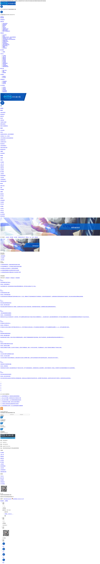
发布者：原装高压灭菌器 (5, 345)
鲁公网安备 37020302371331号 (18, 498)
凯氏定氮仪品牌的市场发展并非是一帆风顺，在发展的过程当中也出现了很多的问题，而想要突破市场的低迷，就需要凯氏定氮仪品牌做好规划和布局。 (28, 306)
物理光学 (4, 25)
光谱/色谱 (4, 27)
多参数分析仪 (5, 40)
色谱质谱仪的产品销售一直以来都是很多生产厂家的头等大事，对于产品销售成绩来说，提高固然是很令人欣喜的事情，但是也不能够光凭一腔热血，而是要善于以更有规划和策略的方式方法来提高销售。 (37, 367)
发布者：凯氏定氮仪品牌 (5, 304)
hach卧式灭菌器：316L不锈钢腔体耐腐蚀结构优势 (10, 399)
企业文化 (4, 88)
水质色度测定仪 (5, 43)
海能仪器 (2, 21)
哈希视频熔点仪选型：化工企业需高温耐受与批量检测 (11, 405)
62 (0, 388)
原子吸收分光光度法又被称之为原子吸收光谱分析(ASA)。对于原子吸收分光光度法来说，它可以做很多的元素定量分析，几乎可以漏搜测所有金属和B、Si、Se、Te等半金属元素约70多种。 (35, 327)
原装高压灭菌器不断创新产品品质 (6, 343)
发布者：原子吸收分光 (4, 325)
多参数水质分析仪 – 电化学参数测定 (9, 37)
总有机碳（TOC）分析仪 (7, 38)
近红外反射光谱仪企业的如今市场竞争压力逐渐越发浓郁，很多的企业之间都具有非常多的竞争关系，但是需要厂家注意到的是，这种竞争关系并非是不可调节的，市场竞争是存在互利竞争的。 (35, 378)
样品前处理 (4, 24)
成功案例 (2, 74)
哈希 (33, 237)
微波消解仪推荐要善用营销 (5, 333)
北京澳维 (4, 55)
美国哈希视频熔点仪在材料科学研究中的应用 (9, 270)
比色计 (1, 132)
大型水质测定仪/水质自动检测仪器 (8, 39)
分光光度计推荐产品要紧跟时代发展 (7, 353)
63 (0, 390)
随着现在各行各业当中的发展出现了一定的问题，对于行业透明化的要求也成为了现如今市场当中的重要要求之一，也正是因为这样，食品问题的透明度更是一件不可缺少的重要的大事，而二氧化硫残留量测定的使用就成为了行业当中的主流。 (45, 316)
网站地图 (2, 17)
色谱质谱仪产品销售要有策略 (5, 364)
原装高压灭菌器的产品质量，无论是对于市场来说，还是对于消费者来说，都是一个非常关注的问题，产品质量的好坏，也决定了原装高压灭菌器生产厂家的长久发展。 (31, 347)
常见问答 (4, 83)
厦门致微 (2, 49)
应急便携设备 (5, 63)
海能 (3, 71)
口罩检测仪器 (5, 65)
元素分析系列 (5, 23)
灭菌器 (3, 51)
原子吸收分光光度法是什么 (5, 323)
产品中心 (2, 16)
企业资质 (4, 89)
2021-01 (1, 290)
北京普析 (2, 169)
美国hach (27, 237)
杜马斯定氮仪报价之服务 (5, 292)
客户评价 (4, 77)
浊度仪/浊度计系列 (5, 44)
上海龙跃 (4, 62)
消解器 (3, 46)
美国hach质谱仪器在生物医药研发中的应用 (9, 403)
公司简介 (4, 87)
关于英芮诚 (2, 85)
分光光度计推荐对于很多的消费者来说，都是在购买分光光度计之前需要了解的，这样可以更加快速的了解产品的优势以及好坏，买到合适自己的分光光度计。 (29, 357)
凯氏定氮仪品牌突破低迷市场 (5, 302)
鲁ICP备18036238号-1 (8, 498)
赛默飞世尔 (4, 70)
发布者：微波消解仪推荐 (5, 335)
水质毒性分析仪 (5, 41)
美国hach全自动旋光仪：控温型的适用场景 (9, 268)
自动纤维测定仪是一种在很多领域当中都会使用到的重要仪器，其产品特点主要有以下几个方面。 (18, 286)
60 (0, 385)
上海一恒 (4, 56)
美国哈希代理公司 (21, 237)
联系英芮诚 (4, 91)
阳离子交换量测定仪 (6, 31)
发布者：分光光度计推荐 (5, 355)
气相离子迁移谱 (5, 28)
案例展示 (4, 76)
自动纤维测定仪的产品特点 (5, 282)
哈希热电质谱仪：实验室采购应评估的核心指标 (10, 264)
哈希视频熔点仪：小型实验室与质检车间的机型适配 (11, 266)
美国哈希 (4, 57)
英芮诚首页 (2, 19)
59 (0, 383)
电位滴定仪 (4, 42)
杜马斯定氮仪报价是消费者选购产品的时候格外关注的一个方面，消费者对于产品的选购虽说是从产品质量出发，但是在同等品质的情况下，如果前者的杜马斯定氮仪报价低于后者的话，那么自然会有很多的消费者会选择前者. (41, 296)
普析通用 (4, 72)
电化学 (3, 26)
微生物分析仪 (5, 45)
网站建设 (2, 500)
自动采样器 (2, 153)
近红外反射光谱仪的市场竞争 (5, 374)
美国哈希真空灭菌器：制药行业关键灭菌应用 (9, 401)
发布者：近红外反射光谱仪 (5, 376)
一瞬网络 (6, 500)
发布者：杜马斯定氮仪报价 (5, 294)
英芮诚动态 (2, 79)
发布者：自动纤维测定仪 (5, 284)
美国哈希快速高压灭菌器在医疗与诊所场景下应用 (10, 272)
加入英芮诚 (4, 90)
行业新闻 (4, 82)
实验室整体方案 (5, 66)
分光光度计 (4, 34)
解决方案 (2, 68)
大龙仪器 (4, 64)
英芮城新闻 (4, 81)
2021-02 (1, 280)
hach (30, 237)
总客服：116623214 (9, 513)
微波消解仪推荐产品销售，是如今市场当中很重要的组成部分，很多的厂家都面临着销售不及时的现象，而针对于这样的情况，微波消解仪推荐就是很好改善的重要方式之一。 (32, 337)
